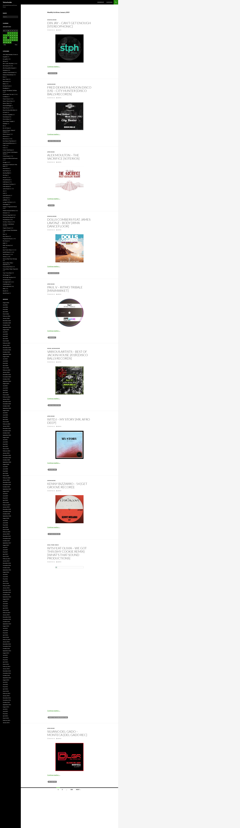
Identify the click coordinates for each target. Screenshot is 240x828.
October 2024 (6, 352)
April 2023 (5, 392)
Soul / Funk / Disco (53, 545)
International (6, 186)
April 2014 (5, 635)
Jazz (4, 191)
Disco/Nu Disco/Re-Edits (9, 110)
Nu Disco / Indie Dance (8, 224)
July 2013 (5, 655)
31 (10, 42)
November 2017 (7, 538)
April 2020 (5, 473)
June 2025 (5, 334)
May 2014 (5, 632)
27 (17, 40)
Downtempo (6, 117)
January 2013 (6, 668)
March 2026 (6, 314)
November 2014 (7, 619)
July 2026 (5, 305)
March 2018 (6, 529)
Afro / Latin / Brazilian (8, 63)
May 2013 (5, 659)
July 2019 (5, 493)
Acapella (5, 56)
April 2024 (5, 365)
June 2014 (5, 630)
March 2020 (6, 475)
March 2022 (6, 421)
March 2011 (6, 718)
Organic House (6, 228)
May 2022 (5, 417)
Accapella (5, 59)
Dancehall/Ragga (7, 105)
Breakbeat (5, 88)
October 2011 (6, 702)
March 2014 (6, 637)
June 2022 (5, 415)
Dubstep (5, 123)
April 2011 (5, 716)
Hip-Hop (5, 175)
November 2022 (7, 403)
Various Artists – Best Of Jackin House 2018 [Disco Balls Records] (67, 355)
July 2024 (5, 358)
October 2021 (6, 433)
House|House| (6, 179)
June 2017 (5, 549)
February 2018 (6, 531)
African (4, 61)
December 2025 (7, 320)
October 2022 (6, 406)
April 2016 (5, 581)
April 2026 (5, 311)
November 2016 (7, 565)
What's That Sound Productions (58, 717)
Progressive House (7, 238)
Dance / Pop (6, 103)
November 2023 (7, 376)
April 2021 (5, 446)
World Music (6, 293)
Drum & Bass (6, 119)
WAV (4, 288)
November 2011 (7, 700)
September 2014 (7, 623)
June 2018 (5, 522)
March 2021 (6, 448)
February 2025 (6, 343)
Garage (4, 162)
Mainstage (5, 204)
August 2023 (6, 383)
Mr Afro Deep (52, 469)
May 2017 (5, 552)
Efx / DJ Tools (6, 128)
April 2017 (5, 554)
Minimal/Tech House (8, 217)
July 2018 (5, 520)
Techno (4, 256)
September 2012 (7, 677)
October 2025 (6, 325)
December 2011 (7, 698)
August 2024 (6, 356)
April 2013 (5, 662)
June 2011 (5, 711)
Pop (4, 234)
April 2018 (5, 527)
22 (6, 40)
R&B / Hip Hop (6, 245)
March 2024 (6, 367)
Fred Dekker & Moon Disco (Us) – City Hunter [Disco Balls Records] (69, 90)
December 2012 (7, 671)
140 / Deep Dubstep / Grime (9, 54)
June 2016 (5, 576)
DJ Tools (5, 112)
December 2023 (7, 374)
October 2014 (6, 621)
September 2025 (7, 327)
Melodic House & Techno (9, 210)
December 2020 (7, 455)
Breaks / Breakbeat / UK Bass (10, 90)
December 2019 (7, 482)
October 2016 (6, 567)
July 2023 (5, 385)
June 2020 (5, 469)
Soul (4, 247)
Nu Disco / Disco (7, 222)
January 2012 (6, 695)
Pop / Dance (6, 236)
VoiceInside (7, 2)
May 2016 (5, 579)
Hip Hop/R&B (6, 173)
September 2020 (7, 462)
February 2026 (6, 316)
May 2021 (5, 444)
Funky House (6, 156)
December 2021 (7, 428)
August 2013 (6, 653)
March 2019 (6, 502)
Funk (4, 147)
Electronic (5, 136)
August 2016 (6, 572)
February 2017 (6, 558)
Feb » (16, 44)
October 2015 (6, 594)
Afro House (51, 152)
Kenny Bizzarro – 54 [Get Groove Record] (67, 485)
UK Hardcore (6, 279)
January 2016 (6, 588)
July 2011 (5, 709)
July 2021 (5, 439)
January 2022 (6, 426)
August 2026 (6, 302)
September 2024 (7, 354)
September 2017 (7, 543)
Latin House (6, 197)
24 (10, 40)
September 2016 (7, 570)
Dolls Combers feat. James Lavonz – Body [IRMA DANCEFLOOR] (68, 223)
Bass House (5, 81)
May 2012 (5, 686)
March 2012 (6, 691)
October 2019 (6, 486)
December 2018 (7, 509)
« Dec (4, 44)
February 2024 (6, 370)
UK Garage (5, 275)
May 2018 (5, 525)
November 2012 (7, 673)
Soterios (51, 205)
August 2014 (6, 626)
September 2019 (7, 489)
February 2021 (6, 451)
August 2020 (6, 464)
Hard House (6, 168)
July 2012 (5, 682)
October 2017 (6, 540)
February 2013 (6, 666)
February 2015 (6, 612)
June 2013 (5, 657)
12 (14, 35)
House (49, 348)
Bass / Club (5, 79)
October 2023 (6, 379)
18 (12, 37)
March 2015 (6, 610)
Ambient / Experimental (8, 72)
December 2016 (7, 563)
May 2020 (5, 471)
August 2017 (6, 545)
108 (71, 789)
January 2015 (6, 615)
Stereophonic (53, 73)
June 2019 (5, 495)
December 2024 (7, 347)
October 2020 (6, 460)
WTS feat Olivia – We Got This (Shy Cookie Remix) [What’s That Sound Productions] (67, 553)
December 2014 (7, 617)
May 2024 (5, 363)
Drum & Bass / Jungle (8, 121)
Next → (78, 789)
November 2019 (7, 484)
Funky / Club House (7, 150)
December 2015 (7, 590)
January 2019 (6, 507)
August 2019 (6, 491)
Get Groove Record (54, 534)
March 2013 (6, 664)
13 (17, 35)
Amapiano (5, 70)
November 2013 (7, 646)
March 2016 (6, 583)
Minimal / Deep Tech (8, 215)
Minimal (5, 213)
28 (4, 42)
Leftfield (5, 200)
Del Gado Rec (52, 781)
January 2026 (6, 318)
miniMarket (52, 337)
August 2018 (6, 518)
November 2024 (7, 350)
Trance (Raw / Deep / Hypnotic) (10, 269)
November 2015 (7, 592)
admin (59, 30)
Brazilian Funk (6, 86)
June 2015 (5, 603)
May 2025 (5, 336)
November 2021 (7, 430)
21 (4, 40)
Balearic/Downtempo (8, 74)
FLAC (4, 145)
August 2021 (6, 437)
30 (8, 42)
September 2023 (7, 381)
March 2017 (6, 556)
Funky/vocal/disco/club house (10, 158)
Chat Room (109, 2)
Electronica (5, 138)
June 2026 (5, 307)
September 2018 (7, 516)
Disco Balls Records (54, 141)
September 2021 (7, 435)
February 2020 (6, 478)
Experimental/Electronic (9, 143)
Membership (100, 2)
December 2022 (7, 401)
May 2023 (5, 390)
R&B (4, 243)
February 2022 (6, 424)
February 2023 (6, 397)
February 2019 (6, 504)
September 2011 (7, 704)
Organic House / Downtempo (10, 230)
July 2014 (5, 628)
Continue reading (53, 66)
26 (14, 40)
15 (6, 37)
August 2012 (6, 680)
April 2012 (5, 689)
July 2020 (5, 466)
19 (14, 37)
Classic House (6, 99)
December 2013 (7, 644)
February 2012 (6, 693)
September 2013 (7, 650)
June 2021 (5, 442)
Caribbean (5, 96)
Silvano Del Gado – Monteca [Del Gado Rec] (67, 733)
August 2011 (6, 707)
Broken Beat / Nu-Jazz (8, 94)
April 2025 (5, 338)
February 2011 (6, 720)
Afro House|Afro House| (9, 68)
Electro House (6, 134)
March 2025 (6, 341)
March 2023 (6, 394)
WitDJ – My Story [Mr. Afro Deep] (68, 421)
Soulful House (51, 19)
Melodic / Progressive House (10, 206)
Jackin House (51, 84)
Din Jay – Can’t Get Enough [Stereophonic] (69, 24)
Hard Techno (6, 170)
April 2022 (5, 419)
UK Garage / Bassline (8, 277)
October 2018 (6, 513)
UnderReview (6, 284)
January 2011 (6, 722)
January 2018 (6, 534)
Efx (3, 126)
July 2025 (5, 332)
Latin (4, 193)
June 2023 (5, 388)
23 (8, 40)
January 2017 (6, 561)
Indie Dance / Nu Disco (8, 184)
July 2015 (5, 601)
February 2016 (6, 585)
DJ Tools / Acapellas (7, 114)
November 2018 (7, 511)
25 (12, 40)
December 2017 (7, 536)
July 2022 (5, 412)
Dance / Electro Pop (7, 101)
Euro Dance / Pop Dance (9, 141)
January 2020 (6, 480)
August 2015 (6, 599)
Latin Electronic (6, 195)
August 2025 (6, 329)
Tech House (6, 254)
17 (10, 37)
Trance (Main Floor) (8, 266)
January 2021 (6, 453)
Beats (4, 83)
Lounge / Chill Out (7, 202)
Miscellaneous (6, 219)
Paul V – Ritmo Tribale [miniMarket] (65, 288)
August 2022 (6, 410)
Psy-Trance (5, 241)
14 (4, 37)
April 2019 (5, 500)
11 (12, 35)
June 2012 (5, 684)
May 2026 (5, 309)
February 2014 (6, 639)
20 (17, 37)
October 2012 (6, 675)
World (4, 291)
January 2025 (6, 345)
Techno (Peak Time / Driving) (10, 259)
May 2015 (5, 606)
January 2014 (6, 641)
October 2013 (6, 648)
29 (6, 42)
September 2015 (7, 597)
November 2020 (7, 457)
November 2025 (7, 323)
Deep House (6, 108)
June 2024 (5, 361)
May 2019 (5, 498)
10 (10, 35)
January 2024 (6, 372)
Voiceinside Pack (7, 286)
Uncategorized (6, 282)
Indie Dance (6, 182)
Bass (4, 77)
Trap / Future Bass (7, 273)
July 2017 (5, 547)
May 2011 (5, 713)
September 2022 (7, 408)
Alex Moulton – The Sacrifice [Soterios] (63, 156)
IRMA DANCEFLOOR (54, 273)
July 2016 (5, 574)
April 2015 (5, 608)
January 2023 (6, 399)
